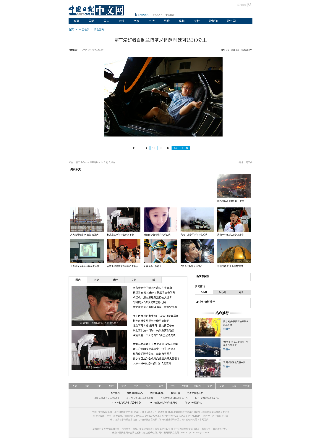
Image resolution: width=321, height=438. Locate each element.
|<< (134, 148)
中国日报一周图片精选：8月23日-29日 (99, 323)
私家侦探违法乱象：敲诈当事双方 (152, 353)
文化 (123, 386)
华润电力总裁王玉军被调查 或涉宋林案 (155, 343)
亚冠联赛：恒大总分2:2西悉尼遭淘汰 (154, 335)
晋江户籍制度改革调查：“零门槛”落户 (154, 348)
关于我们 (115, 393)
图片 (167, 21)
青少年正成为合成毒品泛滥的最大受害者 (156, 358)
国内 (106, 21)
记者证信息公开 (195, 393)
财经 (121, 21)
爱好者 (111, 162)
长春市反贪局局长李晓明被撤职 (151, 320)
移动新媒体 (143, 14)
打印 (223, 49)
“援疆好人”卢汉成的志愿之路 (149, 302)
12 (161, 148)
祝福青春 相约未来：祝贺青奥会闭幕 (154, 292)
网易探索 (73, 49)
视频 (182, 21)
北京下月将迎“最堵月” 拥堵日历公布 (153, 325)
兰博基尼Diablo (95, 162)
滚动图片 (99, 29)
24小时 (222, 292)
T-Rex (84, 162)
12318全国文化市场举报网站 (162, 402)
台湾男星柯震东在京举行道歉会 (122, 266)
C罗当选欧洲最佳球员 (191, 266)
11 (153, 148)
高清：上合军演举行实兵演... (195, 234)
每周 (241, 292)
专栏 (197, 21)
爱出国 (231, 21)
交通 (222, 386)
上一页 (144, 148)
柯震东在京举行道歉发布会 (120, 234)
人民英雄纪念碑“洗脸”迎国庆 (84, 234)
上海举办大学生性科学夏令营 (84, 266)
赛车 (78, 162)
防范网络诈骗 (156, 393)
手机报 (246, 386)
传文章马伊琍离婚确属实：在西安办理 (155, 307)
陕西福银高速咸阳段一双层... (231, 201)
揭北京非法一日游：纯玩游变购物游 (153, 330)
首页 (76, 21)
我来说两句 (246, 49)
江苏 (234, 386)
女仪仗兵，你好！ (153, 266)
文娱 (137, 21)
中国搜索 (170, 14)
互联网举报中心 (135, 393)
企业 (209, 386)
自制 (105, 162)
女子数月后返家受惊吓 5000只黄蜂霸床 (156, 315)
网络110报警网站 (193, 402)
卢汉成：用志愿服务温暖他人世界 (152, 297)
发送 (233, 49)
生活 (152, 21)
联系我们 (175, 393)
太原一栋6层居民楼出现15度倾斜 (152, 363)
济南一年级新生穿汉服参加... (231, 234)
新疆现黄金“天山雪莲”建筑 (230, 266)
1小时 (204, 292)
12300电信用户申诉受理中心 (126, 402)
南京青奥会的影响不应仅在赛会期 (152, 287)
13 (168, 148)
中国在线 (84, 29)
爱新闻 (213, 21)
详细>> (226, 329)
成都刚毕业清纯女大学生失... (158, 234)
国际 (91, 21)
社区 (173, 386)
